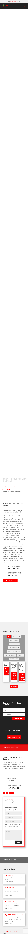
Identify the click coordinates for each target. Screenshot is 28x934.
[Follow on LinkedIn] (12, 793)
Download (17, 718)
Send (18, 842)
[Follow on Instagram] (10, 793)
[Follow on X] (7, 793)
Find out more (7, 671)
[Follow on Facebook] (4, 793)
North (17, 810)
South (9, 810)
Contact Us (9, 580)
